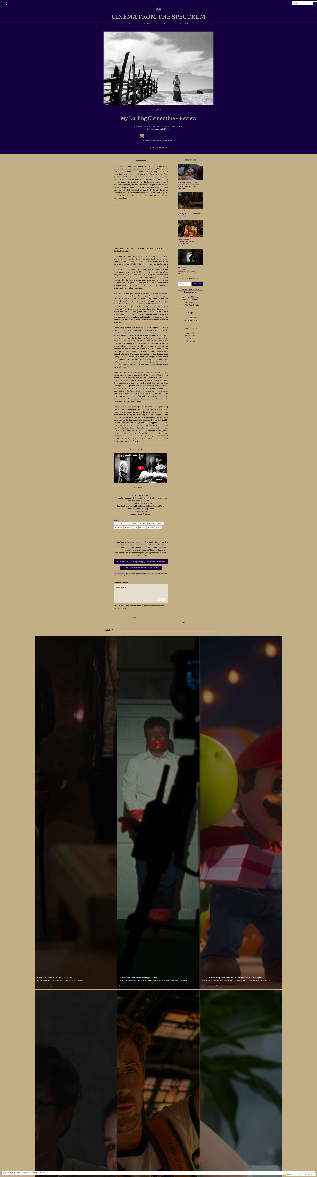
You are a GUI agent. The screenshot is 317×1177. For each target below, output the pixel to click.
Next (183, 622)
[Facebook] (1, 2)
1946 (115, 573)
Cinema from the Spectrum (159, 16)
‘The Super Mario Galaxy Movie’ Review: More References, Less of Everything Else (232, 977)
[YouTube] (6, 4)
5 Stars (154, 110)
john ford (138, 573)
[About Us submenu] (161, 23)
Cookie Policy (34, 1174)
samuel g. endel (152, 573)
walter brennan (129, 575)
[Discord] (12, 2)
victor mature (120, 575)
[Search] (315, 3)
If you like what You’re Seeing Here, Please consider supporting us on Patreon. (141, 561)
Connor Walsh (182, 217)
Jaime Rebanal (161, 137)
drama (126, 573)
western (136, 575)
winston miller (142, 575)
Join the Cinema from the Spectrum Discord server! (140, 567)
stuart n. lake (160, 573)
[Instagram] (6, 2)
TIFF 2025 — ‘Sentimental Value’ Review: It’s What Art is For (188, 185)
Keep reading (40, 983)
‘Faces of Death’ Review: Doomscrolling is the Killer (187, 270)
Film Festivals (186, 182)
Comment (162, 599)
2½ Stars (180, 211)
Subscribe (197, 284)
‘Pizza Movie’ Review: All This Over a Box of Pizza (190, 214)
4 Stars (180, 267)
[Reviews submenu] (141, 23)
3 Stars (180, 239)
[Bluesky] (4, 2)
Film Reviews (161, 110)
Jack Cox (180, 245)
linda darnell (144, 573)
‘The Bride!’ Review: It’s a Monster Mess (186, 242)
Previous (134, 617)
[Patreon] (9, 2)
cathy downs (120, 573)
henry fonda (132, 573)
